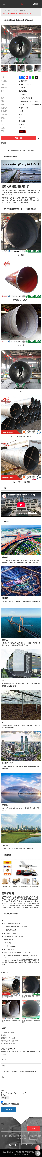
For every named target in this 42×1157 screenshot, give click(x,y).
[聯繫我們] (37, 1147)
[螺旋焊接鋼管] (22, 131)
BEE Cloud (25, 1154)
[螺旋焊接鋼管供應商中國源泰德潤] (31, 985)
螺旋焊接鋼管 (18, 10)
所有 (9, 10)
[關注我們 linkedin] (21, 1145)
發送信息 (9, 1110)
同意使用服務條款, (10, 1104)
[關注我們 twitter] (26, 1145)
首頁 (4, 10)
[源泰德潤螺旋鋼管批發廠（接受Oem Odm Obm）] (11, 985)
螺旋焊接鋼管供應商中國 (9, 1041)
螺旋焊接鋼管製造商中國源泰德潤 (31, 1021)
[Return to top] (37, 1153)
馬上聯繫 (18, 138)
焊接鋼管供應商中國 (8, 1043)
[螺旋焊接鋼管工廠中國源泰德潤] (11, 1009)
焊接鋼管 (4, 1035)
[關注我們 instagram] (32, 1145)
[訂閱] (33, 1128)
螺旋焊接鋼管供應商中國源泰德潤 (31, 997)
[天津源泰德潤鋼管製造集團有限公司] (21, 4)
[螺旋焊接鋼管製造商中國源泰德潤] (31, 1009)
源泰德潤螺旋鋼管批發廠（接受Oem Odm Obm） (11, 997)
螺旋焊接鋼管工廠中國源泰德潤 (11, 1021)
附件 (5, 1098)
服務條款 (16, 1104)
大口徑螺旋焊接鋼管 (8, 1032)
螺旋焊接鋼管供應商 (8, 1038)
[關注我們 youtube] (10, 1145)
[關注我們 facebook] (15, 1145)
